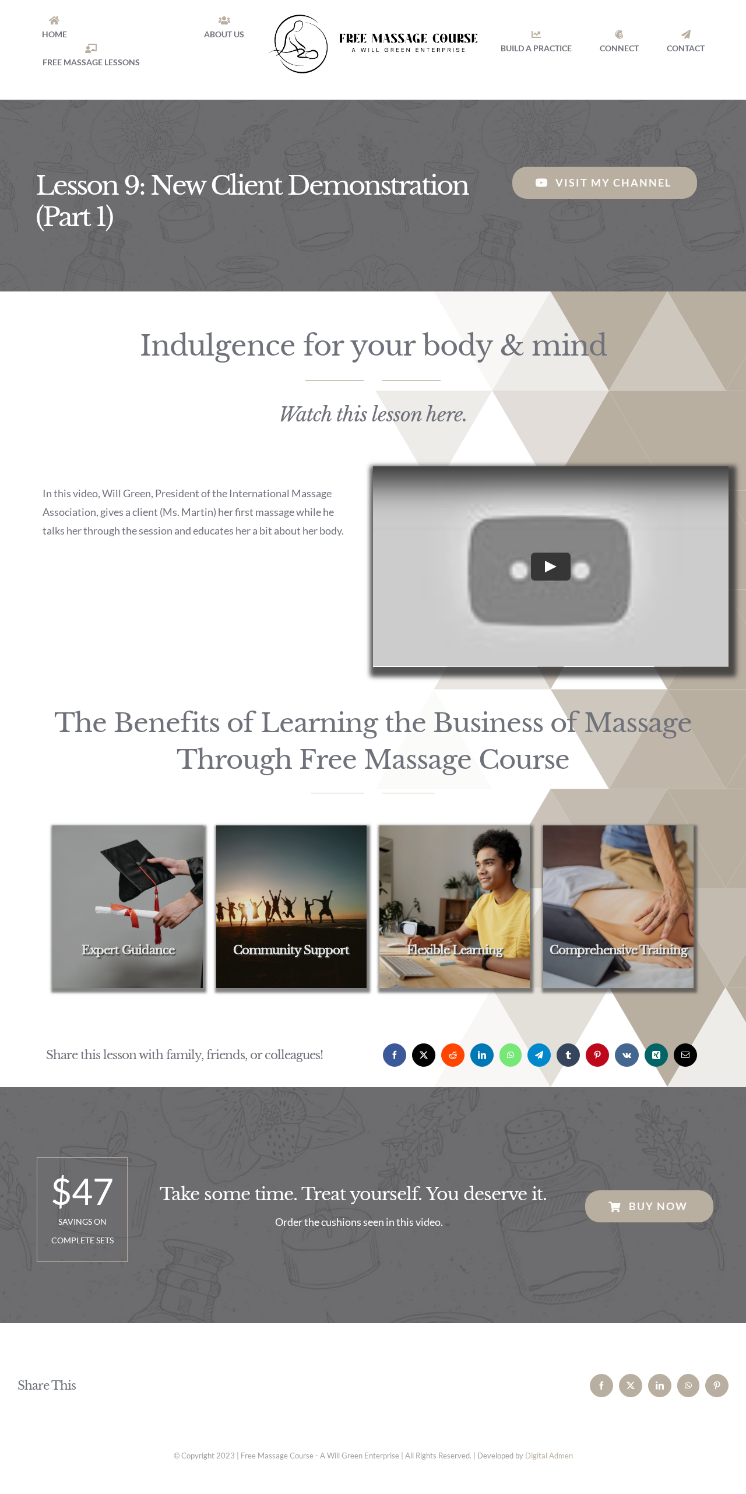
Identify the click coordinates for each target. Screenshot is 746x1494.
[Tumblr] (568, 1055)
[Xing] (656, 1055)
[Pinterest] (597, 1055)
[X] (423, 1055)
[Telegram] (539, 1055)
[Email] (685, 1055)
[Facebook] (394, 1055)
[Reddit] (452, 1055)
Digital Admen (549, 1455)
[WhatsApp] (511, 1055)
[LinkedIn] (482, 1055)
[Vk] (627, 1055)
